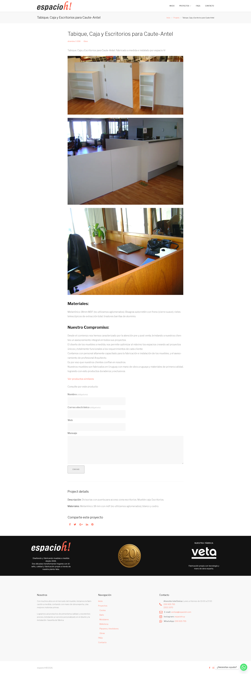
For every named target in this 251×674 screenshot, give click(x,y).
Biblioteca (103, 624)
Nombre (78, 394)
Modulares (104, 619)
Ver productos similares (81, 379)
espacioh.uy (180, 616)
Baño (101, 615)
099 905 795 (169, 604)
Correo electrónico (84, 407)
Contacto (209, 6)
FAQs (198, 6)
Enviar (76, 469)
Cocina (102, 610)
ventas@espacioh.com (181, 612)
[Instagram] (213, 667)
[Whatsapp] (243, 667)
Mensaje (72, 433)
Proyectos (184, 6)
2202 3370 (168, 607)
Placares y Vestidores (109, 629)
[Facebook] (209, 667)
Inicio (172, 6)
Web (70, 420)
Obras (86, 41)
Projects (176, 18)
